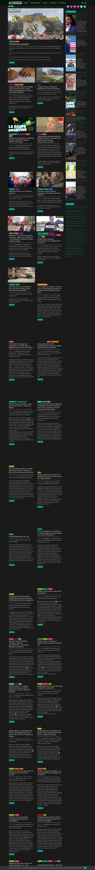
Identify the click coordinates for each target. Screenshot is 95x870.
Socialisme (80, 250)
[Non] (93, 868)
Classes (59, 46)
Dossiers (26, 3)
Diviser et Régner (40, 248)
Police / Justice (21, 134)
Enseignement (28, 97)
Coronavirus (55, 246)
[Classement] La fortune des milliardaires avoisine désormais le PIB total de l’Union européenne (21, 598)
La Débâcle (55, 250)
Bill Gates (24, 603)
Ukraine (50, 189)
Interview (54, 297)
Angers (39, 233)
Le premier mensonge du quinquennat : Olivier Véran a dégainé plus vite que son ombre (20, 346)
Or (17, 477)
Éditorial (17, 284)
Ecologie (54, 648)
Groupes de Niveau (25, 99)
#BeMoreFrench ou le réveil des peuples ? (20, 192)
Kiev (52, 200)
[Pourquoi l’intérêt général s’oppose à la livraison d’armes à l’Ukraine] (49, 173)
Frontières (31, 294)
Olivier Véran (17, 356)
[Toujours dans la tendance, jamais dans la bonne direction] (49, 68)
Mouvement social (12, 149)
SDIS (48, 251)
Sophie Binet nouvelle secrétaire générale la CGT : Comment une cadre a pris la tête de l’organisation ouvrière (49, 139)
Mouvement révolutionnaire (72, 241)
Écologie (39, 639)
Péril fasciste (74, 246)
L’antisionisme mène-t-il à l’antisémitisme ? (82, 144)
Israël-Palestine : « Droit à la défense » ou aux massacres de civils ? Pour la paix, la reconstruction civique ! (82, 165)
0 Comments (34, 46)
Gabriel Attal (11, 99)
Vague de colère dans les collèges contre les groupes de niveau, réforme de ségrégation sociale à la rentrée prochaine (21, 89)
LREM (69, 237)
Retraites (40, 134)
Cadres (45, 145)
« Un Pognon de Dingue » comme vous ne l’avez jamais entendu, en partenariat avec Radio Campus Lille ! (49, 289)
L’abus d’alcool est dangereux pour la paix (81, 113)
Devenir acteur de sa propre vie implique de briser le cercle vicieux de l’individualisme (49, 476)
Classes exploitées (54, 147)
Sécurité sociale (22, 780)
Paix (75, 244)
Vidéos (49, 284)
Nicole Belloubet (28, 101)
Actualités (11, 41)
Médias (57, 297)
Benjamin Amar (46, 738)
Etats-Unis (26, 294)
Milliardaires (16, 607)
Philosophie (47, 542)
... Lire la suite (79, 32)
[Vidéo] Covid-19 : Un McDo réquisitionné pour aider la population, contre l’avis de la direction (19, 689)
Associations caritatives (20, 695)
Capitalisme (45, 46)
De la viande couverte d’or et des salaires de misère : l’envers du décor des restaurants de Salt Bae (21, 470)
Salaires (26, 477)
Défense (52, 198)
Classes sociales (12, 48)
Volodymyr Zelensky (52, 202)
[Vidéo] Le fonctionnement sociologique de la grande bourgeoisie (18, 819)
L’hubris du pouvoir (19, 44)
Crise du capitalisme (29, 48)
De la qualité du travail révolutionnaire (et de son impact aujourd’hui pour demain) (49, 346)
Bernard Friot (46, 691)
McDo (10, 697)
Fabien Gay (39, 741)
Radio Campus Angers (21, 149)
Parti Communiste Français (46, 418)
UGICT (38, 158)
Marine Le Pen (11, 356)
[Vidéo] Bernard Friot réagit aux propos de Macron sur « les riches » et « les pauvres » (20, 865)
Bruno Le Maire (53, 691)
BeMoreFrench (18, 196)
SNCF (43, 420)
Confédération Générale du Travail (48, 149)
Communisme (55, 414)
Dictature (16, 541)
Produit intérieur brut (23, 607)
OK (85, 867)
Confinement (69, 219)
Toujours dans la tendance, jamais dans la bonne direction (48, 88)
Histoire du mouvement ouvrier (47, 152)
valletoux (55, 94)
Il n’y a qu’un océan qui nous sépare (81, 36)
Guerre (41, 200)
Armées (45, 198)
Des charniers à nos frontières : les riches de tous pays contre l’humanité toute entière (20, 288)
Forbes (12, 605)
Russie (74, 250)
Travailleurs (50, 94)
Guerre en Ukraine (47, 200)
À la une (46, 189)
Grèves (24, 246)
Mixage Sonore (40, 299)
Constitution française (20, 48)
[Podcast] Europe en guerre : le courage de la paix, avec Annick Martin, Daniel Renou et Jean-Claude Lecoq (81, 95)
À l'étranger (12, 189)
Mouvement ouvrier (58, 152)
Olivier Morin (43, 743)
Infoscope (50, 250)
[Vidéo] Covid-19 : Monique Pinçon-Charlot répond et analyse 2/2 (49, 643)
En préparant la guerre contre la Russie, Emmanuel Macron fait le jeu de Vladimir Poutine (81, 126)
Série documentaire (54, 251)
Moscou (55, 200)
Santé (39, 84)
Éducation (11, 84)
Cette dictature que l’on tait (19, 536)
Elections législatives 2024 (78, 223)
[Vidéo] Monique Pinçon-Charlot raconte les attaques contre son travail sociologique (49, 819)
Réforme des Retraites (57, 154)
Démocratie (26, 145)
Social (21, 84)
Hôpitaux (46, 250)
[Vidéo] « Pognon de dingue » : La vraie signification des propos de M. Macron (49, 773)
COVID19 (10, 413)
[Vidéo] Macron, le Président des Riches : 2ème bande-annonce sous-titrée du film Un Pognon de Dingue (21, 733)
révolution (43, 354)
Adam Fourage (21, 46)
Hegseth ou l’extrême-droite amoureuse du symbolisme (81, 16)
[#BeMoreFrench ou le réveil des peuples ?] (21, 173)
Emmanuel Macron (45, 48)
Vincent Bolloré (18, 828)
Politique (17, 41)
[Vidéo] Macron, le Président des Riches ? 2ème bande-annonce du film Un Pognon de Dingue (49, 732)
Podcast (45, 3)
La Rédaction (20, 143)
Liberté (60, 540)
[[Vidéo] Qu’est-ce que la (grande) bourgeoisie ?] (49, 572)
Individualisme (56, 483)
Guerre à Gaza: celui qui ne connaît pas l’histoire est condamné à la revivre (82, 75)
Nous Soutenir (62, 3)
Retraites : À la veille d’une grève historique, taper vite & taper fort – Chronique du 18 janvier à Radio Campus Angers (21, 238)
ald (44, 92)
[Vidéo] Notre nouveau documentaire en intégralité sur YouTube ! (49, 241)
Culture (39, 401)
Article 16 (41, 46)
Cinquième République (52, 46)
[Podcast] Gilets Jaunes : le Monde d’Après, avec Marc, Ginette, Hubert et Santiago (21, 140)
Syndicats (54, 156)
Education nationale (13, 97)
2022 (45, 351)
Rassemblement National (74, 248)
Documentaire (45, 233)
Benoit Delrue (19, 94)
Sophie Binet (43, 156)
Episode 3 (30, 413)
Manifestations (12, 101)
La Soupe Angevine (13, 134)
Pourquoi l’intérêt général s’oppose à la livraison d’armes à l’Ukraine (49, 193)
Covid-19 (39, 94)
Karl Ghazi (27, 652)
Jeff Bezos (25, 605)
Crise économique (37, 48)
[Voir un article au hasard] (85, 2)
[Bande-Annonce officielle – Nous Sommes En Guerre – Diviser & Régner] (21, 385)
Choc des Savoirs (18, 96)
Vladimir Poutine (44, 202)
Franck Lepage (45, 741)
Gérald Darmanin (70, 234)
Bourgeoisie (46, 596)
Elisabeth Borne (27, 244)
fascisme (47, 353)
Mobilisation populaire (19, 101)
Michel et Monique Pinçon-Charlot (49, 650)
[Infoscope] (15, 3)
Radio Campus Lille (47, 299)
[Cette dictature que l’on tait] (21, 512)
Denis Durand (51, 739)
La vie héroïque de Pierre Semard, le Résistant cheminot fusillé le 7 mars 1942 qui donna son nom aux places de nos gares (49, 406)
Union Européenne (12, 295)
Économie (11, 466)
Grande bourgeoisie (13, 477)
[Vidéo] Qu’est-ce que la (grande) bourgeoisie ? (49, 592)
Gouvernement (52, 48)
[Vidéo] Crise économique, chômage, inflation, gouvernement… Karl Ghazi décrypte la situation (19, 644)
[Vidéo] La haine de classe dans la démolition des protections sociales (21, 773)
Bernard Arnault (18, 603)
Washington (59, 202)
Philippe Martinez (48, 154)
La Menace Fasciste (42, 341)
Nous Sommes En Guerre (43, 235)
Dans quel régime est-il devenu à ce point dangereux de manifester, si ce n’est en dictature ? (49, 533)
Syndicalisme (49, 156)
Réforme (39, 781)
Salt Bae (29, 477)
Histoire (39, 152)
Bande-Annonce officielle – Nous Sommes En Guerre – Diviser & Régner (20, 406)
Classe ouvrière (54, 413)
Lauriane (59, 250)
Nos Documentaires (35, 3)
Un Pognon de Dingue (42, 284)
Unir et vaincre (55, 341)
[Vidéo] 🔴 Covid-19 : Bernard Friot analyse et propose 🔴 (49, 687)
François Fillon (27, 824)
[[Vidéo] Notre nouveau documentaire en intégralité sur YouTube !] (49, 217)
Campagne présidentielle (20, 351)
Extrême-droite (76, 229)
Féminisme (51, 151)
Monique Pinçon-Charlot (56, 780)
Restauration (21, 477)
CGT (45, 147)
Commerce (21, 650)
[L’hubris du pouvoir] (35, 9)
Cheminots (48, 413)
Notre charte (53, 3)
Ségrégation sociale (13, 103)
